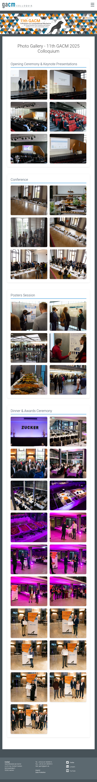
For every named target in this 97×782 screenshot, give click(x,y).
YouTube (72, 771)
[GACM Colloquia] (17, 8)
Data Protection (40, 772)
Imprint (37, 770)
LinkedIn (72, 767)
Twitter (71, 762)
